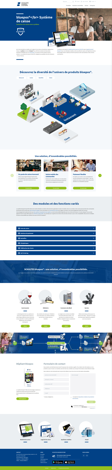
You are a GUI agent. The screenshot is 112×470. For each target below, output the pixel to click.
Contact (78, 1)
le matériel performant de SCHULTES (75, 49)
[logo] (22, 4)
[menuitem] (68, 6)
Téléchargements (44, 459)
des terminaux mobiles (35, 210)
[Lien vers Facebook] (83, 455)
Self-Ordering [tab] (24, 253)
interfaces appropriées (39, 213)
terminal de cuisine (54, 210)
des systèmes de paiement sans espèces (42, 212)
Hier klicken (84, 406)
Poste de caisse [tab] (24, 228)
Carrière (42, 456)
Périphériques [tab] (24, 243)
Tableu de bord (43, 462)
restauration (32, 52)
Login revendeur (85, 1)
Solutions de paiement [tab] (26, 233)
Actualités (42, 454)
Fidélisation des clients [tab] (27, 248)
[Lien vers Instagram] (87, 455)
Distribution (43, 460)
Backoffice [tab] (23, 238)
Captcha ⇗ (92, 408)
